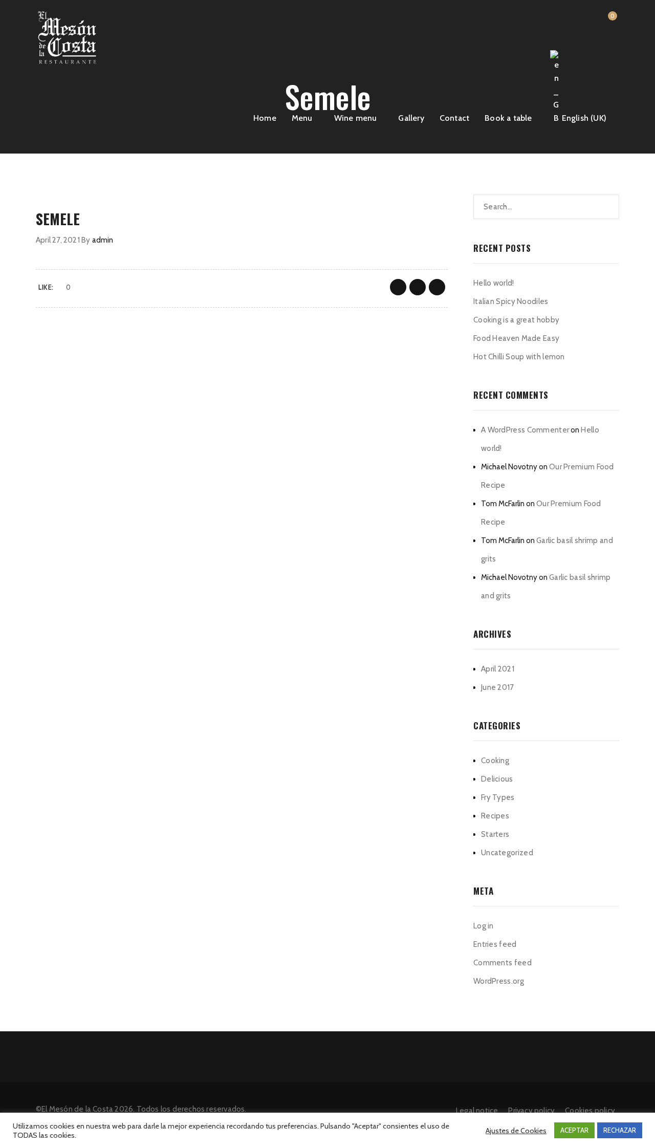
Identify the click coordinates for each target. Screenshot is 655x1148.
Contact (454, 118)
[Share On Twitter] (417, 287)
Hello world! (493, 283)
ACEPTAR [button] (574, 1130)
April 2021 (497, 669)
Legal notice (477, 1110)
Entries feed (495, 944)
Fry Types (498, 797)
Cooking (495, 760)
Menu (302, 118)
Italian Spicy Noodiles (511, 301)
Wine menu (355, 118)
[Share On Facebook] (398, 287)
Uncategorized (507, 852)
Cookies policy (590, 1110)
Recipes (495, 815)
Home (264, 118)
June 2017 (497, 687)
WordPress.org (498, 981)
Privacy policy (531, 1110)
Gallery (411, 118)
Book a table (508, 118)
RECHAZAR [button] (619, 1130)
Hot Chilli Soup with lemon (519, 356)
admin (103, 240)
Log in (483, 925)
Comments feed (502, 962)
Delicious (497, 779)
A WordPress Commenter (525, 430)
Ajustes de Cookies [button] (516, 1130)
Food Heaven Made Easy (516, 338)
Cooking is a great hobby (516, 319)
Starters (495, 834)
